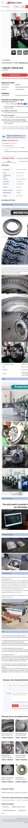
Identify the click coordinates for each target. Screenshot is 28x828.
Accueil (2, 10)
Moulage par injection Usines (18, 806)
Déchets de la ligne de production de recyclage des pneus (8, 792)
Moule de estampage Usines (9, 810)
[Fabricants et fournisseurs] (14, 2)
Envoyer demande (15, 75)
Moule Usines (6, 806)
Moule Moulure (22, 810)
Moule (26, 10)
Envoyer (15, 706)
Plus (2, 813)
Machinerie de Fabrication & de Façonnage (14, 10)
